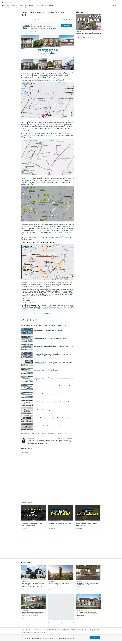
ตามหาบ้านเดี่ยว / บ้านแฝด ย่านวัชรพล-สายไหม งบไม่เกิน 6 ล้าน (49, 80)
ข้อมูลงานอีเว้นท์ (49, 5)
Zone (31, 433)
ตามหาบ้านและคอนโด (58, 433)
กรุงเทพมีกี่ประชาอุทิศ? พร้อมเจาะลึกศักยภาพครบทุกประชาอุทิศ (86, 524)
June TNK (83, 38)
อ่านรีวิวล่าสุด (66, 25)
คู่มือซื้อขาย (32, 5)
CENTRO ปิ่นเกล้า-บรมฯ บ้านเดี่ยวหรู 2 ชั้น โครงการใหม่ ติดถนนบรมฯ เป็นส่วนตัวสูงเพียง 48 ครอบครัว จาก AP (87, 613)
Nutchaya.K (26, 588)
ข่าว (26, 5)
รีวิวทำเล (21, 5)
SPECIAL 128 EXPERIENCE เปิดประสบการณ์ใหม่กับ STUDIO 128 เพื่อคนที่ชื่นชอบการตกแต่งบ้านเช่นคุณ (88, 585)
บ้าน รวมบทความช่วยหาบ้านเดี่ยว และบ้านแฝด (16, 7)
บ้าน (8, 5)
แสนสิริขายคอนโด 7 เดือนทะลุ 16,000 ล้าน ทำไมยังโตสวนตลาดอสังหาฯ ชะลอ (60, 584)
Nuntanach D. (54, 588)
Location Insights (25, 433)
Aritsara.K (26, 617)
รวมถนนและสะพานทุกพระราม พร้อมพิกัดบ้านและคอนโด (60, 524)
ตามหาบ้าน (50, 433)
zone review (36, 433)
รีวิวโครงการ (14, 5)
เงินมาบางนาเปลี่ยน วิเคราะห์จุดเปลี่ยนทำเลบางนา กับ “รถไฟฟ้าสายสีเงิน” (32, 524)
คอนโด (3, 5)
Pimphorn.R (80, 617)
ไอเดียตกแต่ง (40, 5)
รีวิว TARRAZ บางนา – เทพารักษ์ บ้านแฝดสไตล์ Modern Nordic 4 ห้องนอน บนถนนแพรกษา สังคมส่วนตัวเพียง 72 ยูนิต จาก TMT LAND (33, 585)
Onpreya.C (28, 19)
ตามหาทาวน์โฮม (44, 433)
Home (3, 7)
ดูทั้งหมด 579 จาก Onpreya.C (65, 438)
